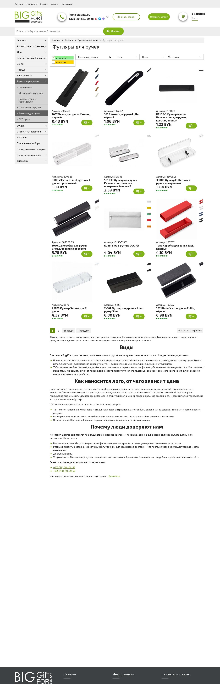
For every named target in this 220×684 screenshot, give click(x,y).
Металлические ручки (31, 93)
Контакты (66, 3)
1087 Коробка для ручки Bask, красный (175, 247)
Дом (19, 52)
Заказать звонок (126, 16)
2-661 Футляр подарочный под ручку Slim (123, 310)
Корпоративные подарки (31, 149)
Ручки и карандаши (28, 81)
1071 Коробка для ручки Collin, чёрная (175, 310)
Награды (22, 137)
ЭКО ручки (24, 119)
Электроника (24, 75)
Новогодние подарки (29, 154)
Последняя (83, 330)
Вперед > (68, 330)
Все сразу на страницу (190, 330)
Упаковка (22, 160)
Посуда (21, 69)
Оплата (44, 3)
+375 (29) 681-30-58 (64, 467)
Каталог (19, 3)
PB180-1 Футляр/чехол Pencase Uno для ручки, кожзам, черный (171, 117)
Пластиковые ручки (30, 107)
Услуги (54, 3)
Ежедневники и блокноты (31, 57)
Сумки (20, 125)
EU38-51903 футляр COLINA (121, 245)
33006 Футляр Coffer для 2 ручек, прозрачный (173, 181)
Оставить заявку (159, 16)
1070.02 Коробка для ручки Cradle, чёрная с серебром (69, 247)
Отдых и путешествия (29, 131)
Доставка (31, 3)
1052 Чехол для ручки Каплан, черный (71, 116)
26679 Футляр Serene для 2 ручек (69, 310)
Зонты (20, 63)
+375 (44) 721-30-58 (64, 470)
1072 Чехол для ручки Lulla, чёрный (121, 116)
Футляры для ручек (29, 113)
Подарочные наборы (28, 143)
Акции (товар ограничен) (31, 46)
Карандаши (25, 87)
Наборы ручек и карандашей (27, 100)
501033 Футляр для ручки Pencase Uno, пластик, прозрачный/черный (120, 183)
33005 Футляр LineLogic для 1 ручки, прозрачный (71, 181)
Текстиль (22, 40)
